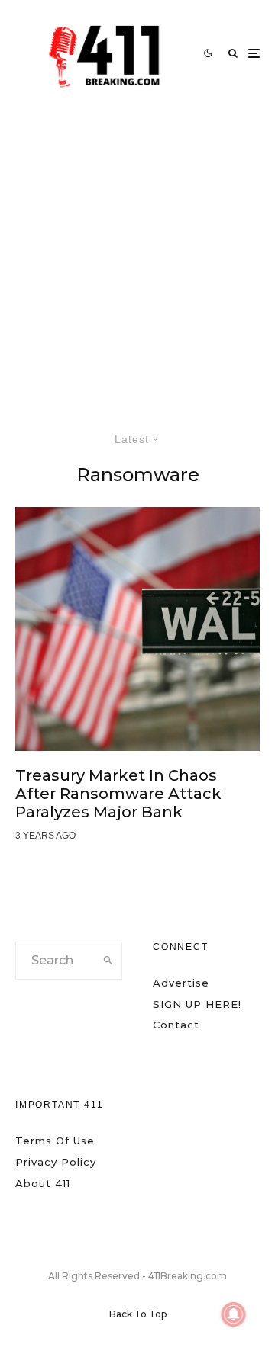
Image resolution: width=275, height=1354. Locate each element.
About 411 (42, 1183)
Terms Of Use (55, 1140)
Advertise (181, 983)
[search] (108, 960)
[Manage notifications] (234, 1314)
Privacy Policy (55, 1162)
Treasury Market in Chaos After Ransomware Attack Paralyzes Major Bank (118, 793)
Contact (176, 1025)
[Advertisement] (137, 251)
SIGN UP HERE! (197, 1004)
